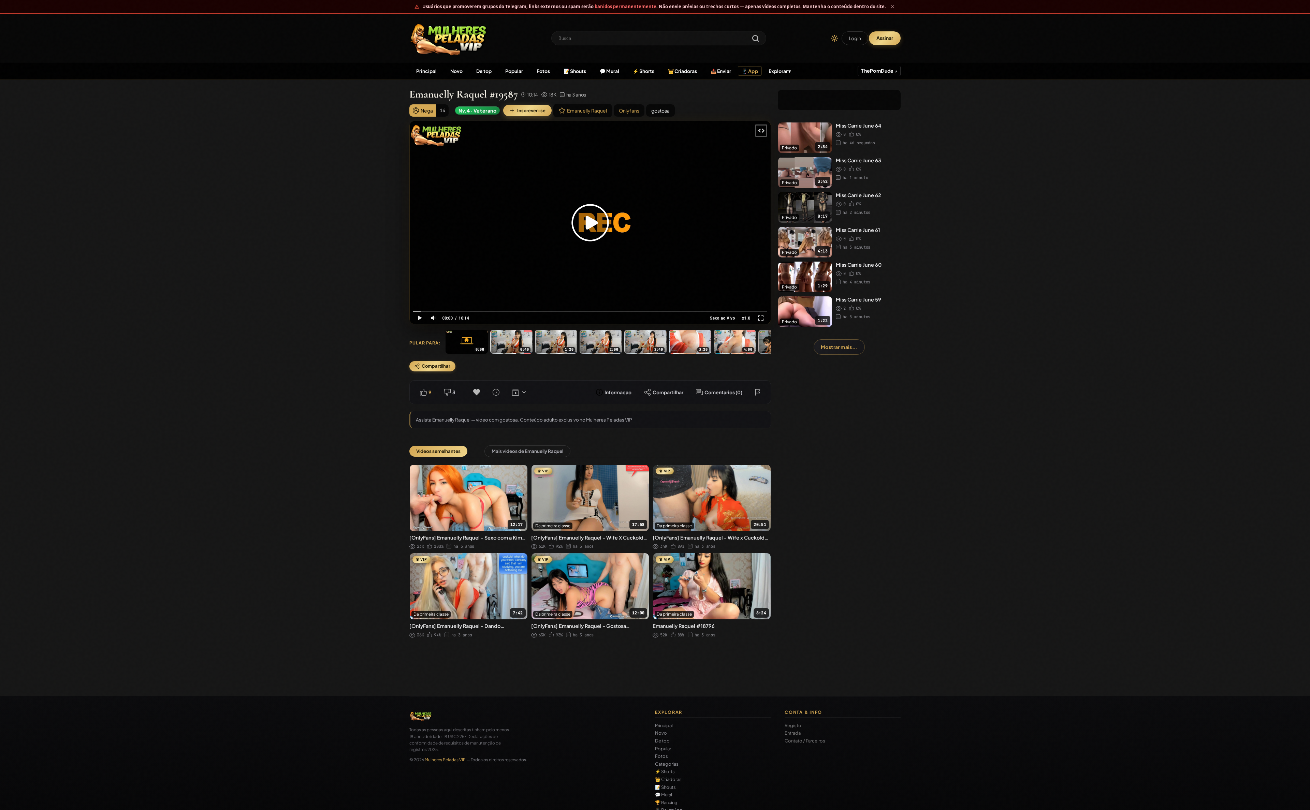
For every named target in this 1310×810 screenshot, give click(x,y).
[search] (755, 39)
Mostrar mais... (839, 347)
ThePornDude (877, 71)
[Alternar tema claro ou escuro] (834, 38)
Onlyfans (629, 110)
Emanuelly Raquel (587, 110)
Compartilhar (668, 392)
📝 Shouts (575, 71)
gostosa (660, 110)
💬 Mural (609, 71)
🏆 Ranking (666, 802)
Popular (514, 71)
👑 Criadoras (682, 71)
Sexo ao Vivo (722, 318)
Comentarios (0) (723, 392)
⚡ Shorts (643, 71)
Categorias (667, 764)
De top (484, 71)
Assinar (884, 38)
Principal (426, 71)
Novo (456, 71)
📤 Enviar (721, 71)
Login (855, 38)
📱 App (750, 71)
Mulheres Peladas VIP (445, 759)
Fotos (543, 71)
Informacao (618, 392)
